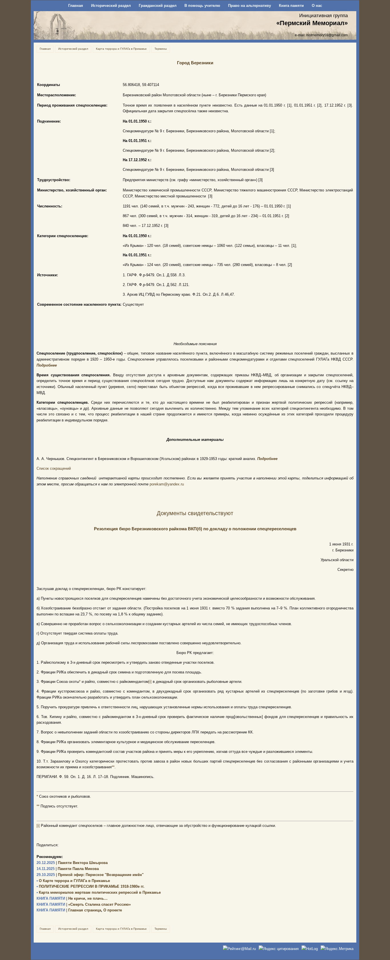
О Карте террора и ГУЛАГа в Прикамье (73, 881)
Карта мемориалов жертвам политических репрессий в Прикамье (99, 892)
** (113, 767)
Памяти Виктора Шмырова (72, 863)
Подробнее (47, 365)
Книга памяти (291, 5)
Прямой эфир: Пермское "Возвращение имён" (90, 875)
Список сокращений (54, 468)
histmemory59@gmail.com (327, 35)
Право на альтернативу (249, 5)
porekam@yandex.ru (167, 484)
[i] (150, 681)
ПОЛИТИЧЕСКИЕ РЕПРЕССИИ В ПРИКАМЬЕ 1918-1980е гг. (90, 886)
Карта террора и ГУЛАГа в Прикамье (121, 48)
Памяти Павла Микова (68, 869)
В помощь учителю (202, 5)
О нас (317, 5)
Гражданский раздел (157, 5)
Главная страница (69, 910)
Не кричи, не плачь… (72, 898)
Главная (75, 5)
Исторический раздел (111, 5)
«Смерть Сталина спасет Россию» (84, 904)
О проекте (112, 910)
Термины (160, 48)
